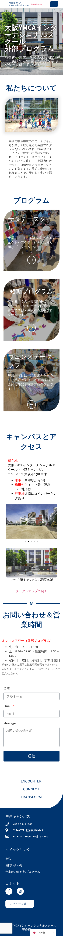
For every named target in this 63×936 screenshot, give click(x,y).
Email (8, 706)
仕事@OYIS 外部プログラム (22, 871)
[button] (9, 521)
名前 (7, 688)
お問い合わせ (14, 865)
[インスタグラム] (20, 891)
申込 (8, 859)
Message (10, 723)
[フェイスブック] (8, 891)
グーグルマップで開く (31, 591)
